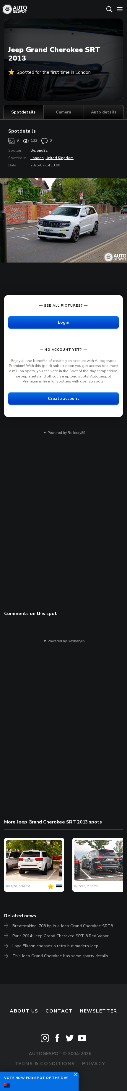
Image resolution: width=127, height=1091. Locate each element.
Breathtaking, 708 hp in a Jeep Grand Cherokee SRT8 (62, 926)
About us (24, 1011)
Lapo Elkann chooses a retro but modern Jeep (55, 946)
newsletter (98, 1011)
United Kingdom (59, 158)
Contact (59, 1011)
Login (63, 322)
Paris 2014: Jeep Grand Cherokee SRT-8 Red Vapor (60, 936)
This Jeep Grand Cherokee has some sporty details (60, 956)
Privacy (93, 1063)
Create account (63, 398)
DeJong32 (39, 150)
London (37, 158)
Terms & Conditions (44, 1063)
